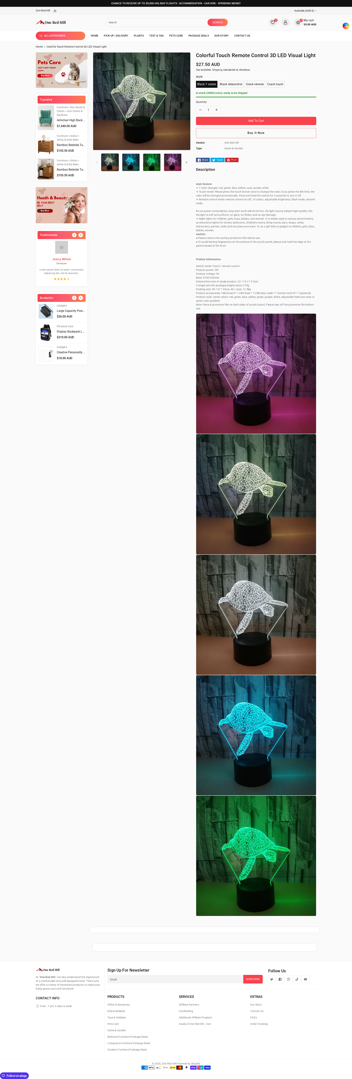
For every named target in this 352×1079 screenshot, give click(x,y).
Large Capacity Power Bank (74, 311)
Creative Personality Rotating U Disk (80, 352)
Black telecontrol (231, 84)
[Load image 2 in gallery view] (131, 162)
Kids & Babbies (116, 1011)
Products (115, 997)
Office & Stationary (118, 1004)
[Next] (80, 235)
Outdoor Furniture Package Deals (127, 1049)
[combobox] (157, 22)
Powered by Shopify (188, 1063)
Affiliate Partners (189, 1004)
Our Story (256, 1004)
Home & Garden (116, 1030)
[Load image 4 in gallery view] (173, 162)
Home (39, 46)
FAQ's (253, 1017)
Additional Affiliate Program (195, 1017)
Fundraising (186, 1011)
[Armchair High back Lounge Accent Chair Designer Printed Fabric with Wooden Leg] (46, 117)
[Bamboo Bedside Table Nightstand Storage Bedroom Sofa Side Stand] (46, 144)
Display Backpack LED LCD (74, 331)
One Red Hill (169, 1063)
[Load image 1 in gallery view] (110, 162)
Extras (256, 997)
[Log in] (285, 22)
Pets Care (113, 1023)
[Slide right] (186, 162)
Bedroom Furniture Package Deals (127, 1036)
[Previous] (74, 235)
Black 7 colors (206, 84)
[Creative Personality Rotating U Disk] (46, 353)
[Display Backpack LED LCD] (46, 332)
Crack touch (275, 84)
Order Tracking (259, 1023)
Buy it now (256, 133)
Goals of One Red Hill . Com (195, 1023)
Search (217, 22)
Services (186, 997)
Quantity (201, 101)
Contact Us (256, 1011)
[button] (305, 22)
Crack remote (255, 84)
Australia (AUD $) (304, 10)
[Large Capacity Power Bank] (46, 312)
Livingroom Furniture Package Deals (128, 1043)
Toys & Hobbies (116, 1017)
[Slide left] (97, 162)
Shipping (217, 69)
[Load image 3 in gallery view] (152, 162)
